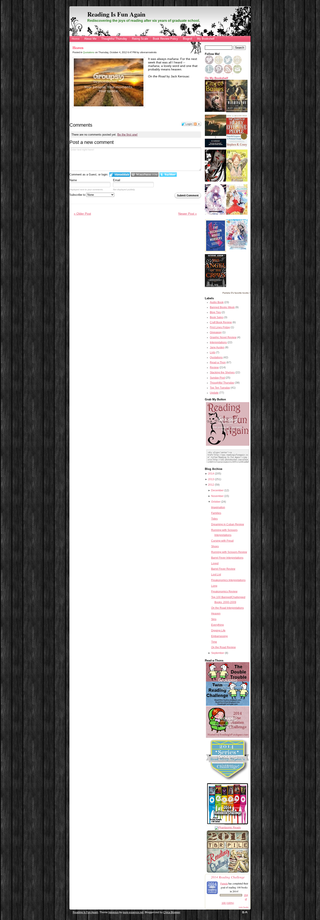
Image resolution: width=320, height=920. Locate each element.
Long (214, 586)
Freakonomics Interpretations (228, 580)
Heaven (77, 47)
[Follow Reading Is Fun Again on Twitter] (228, 63)
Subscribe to (77, 194)
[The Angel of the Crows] (215, 286)
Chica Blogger (171, 912)
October (216, 501)
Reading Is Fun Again (116, 14)
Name (73, 180)
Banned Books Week (222, 307)
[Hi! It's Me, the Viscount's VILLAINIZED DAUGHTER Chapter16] (237, 214)
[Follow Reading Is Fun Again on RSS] (228, 72)
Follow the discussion (197, 124)
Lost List (216, 574)
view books (244, 907)
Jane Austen (217, 347)
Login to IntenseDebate (119, 174)
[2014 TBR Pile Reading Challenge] (227, 872)
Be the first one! (127, 134)
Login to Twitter (168, 174)
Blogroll (187, 38)
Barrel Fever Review (223, 569)
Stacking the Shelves (222, 372)
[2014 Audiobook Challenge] (227, 825)
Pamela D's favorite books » (236, 293)
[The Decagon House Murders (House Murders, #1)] (215, 251)
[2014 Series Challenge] (227, 781)
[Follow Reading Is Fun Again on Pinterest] (219, 72)
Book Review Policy (165, 38)
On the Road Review (223, 647)
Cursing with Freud (222, 540)
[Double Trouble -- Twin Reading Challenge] (227, 705)
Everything (217, 625)
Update (214, 392)
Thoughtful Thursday (114, 38)
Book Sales (216, 317)
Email (116, 180)
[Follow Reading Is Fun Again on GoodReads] (237, 63)
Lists (212, 352)
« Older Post (82, 213)
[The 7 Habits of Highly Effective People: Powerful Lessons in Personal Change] (237, 146)
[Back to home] (243, 912)
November (217, 496)
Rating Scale (140, 38)
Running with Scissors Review (229, 552)
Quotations (88, 52)
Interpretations (218, 342)
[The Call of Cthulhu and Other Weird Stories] (215, 146)
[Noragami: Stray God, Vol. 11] (237, 180)
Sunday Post (217, 377)
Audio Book (217, 302)
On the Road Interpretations (227, 608)
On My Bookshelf (216, 78)
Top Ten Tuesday (220, 387)
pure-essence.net (133, 912)
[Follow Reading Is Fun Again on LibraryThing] (209, 72)
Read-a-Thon (218, 362)
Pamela (224, 883)
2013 (211, 479)
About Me (90, 38)
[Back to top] (246, 912)
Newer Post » (187, 213)
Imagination (218, 507)
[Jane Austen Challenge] (227, 737)
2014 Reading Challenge (228, 877)
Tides (214, 518)
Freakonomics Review (224, 591)
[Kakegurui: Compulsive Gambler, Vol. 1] (215, 180)
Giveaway (216, 332)
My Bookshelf (205, 38)
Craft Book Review (221, 322)
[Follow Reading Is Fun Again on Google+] (219, 63)
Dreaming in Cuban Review (227, 524)
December (217, 490)
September (217, 653)
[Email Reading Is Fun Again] (237, 72)
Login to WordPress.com (144, 174)
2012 (211, 484)
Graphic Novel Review (223, 337)
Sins (213, 619)
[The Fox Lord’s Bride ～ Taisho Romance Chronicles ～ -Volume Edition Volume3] (215, 213)
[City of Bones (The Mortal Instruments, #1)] (215, 111)
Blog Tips (215, 312)
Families (216, 513)
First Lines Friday (220, 327)
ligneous (113, 912)
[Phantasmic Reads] (228, 827)
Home (75, 38)
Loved (215, 563)
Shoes (215, 546)
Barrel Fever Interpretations (227, 557)
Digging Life (218, 630)
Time (214, 642)
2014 (211, 473)
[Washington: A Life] (237, 111)
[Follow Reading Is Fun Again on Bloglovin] (209, 63)
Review (214, 367)
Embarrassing (219, 636)
